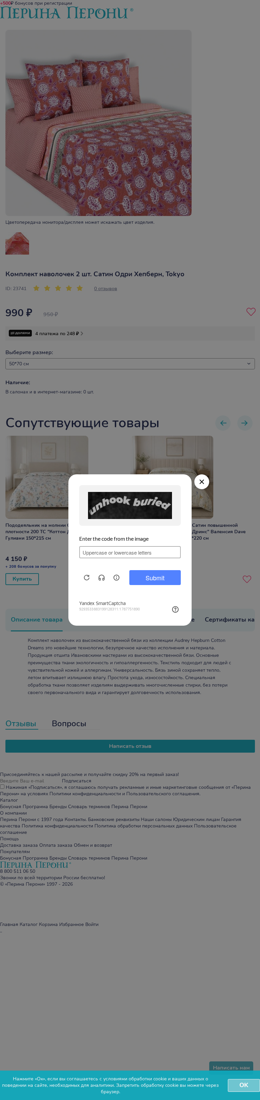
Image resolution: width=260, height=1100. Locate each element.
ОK (243, 1085)
